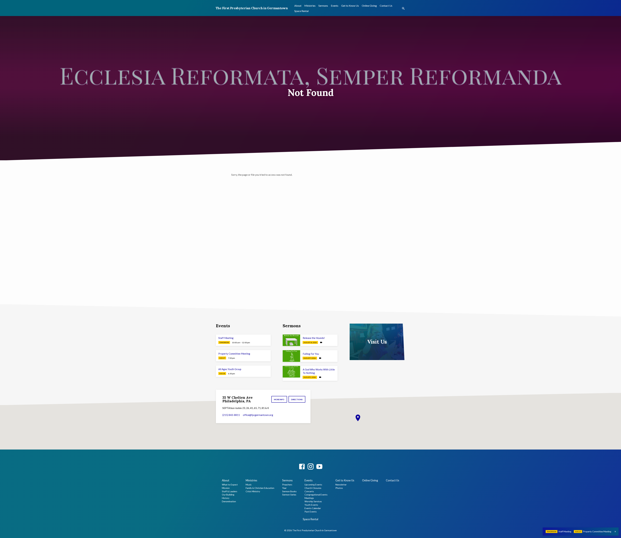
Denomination (229, 501)
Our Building (228, 494)
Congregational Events (316, 494)
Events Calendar (313, 508)
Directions (297, 399)
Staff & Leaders (229, 491)
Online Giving (369, 5)
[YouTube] (319, 466)
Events (334, 5)
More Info (279, 399)
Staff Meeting (226, 337)
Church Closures (313, 488)
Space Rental (301, 10)
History (225, 498)
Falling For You (311, 353)
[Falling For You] (291, 356)
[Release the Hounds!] (291, 340)
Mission (226, 488)
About (297, 5)
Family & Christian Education (260, 488)
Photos (339, 488)
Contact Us (386, 5)
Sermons (323, 5)
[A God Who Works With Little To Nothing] (291, 372)
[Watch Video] (321, 342)
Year (284, 488)
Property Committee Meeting (234, 353)
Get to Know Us (350, 5)
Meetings (309, 498)
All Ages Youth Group (229, 369)
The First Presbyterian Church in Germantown (252, 8)
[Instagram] (310, 466)
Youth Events (311, 504)
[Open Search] (403, 8)
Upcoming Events (313, 484)
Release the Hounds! (314, 337)
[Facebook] (301, 466)
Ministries (310, 5)
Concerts (309, 491)
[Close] (615, 531)
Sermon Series (289, 494)
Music (249, 484)
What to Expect (230, 484)
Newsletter (341, 484)
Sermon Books (289, 491)
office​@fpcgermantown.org (258, 414)
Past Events (311, 511)
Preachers (287, 484)
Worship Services (313, 501)
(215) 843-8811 (231, 414)
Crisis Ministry (253, 491)
